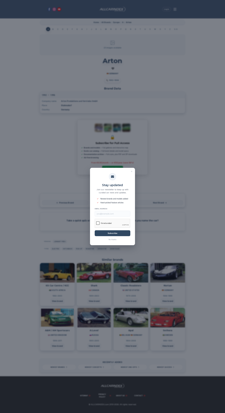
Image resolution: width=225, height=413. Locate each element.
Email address (101, 209)
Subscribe (112, 233)
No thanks (112, 239)
